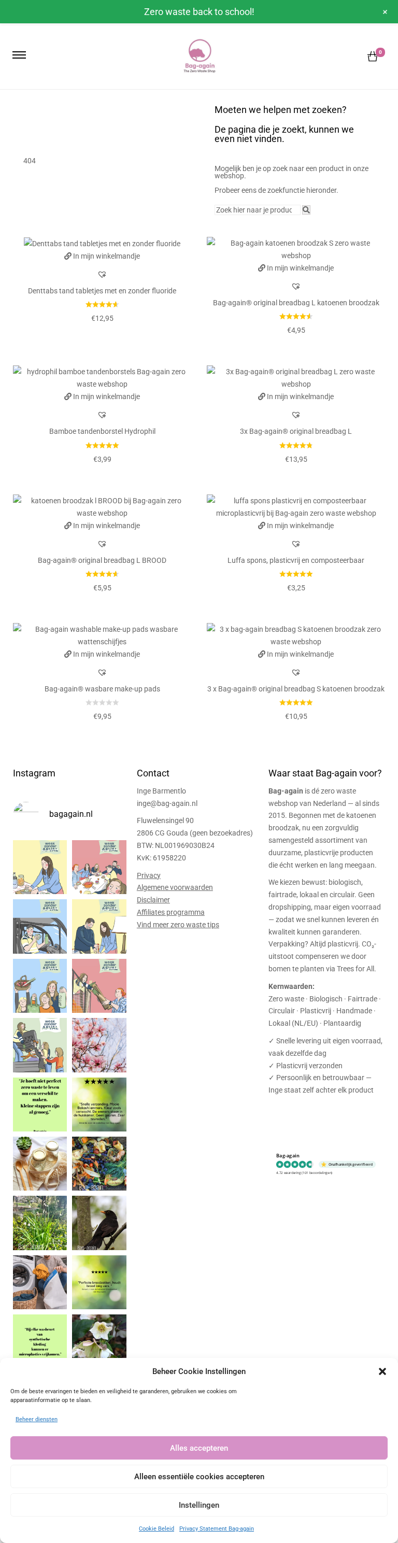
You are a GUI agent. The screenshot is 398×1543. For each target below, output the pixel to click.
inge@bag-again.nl (167, 803)
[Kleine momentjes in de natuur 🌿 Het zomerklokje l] (40, 1223)
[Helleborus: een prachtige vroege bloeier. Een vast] (99, 1341)
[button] (382, 1371)
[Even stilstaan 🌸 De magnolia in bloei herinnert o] (99, 1045)
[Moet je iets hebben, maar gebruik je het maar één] (99, 986)
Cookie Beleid (156, 1528)
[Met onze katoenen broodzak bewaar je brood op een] (99, 1282)
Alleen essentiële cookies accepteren (199, 1476)
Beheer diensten (37, 1419)
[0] (372, 56)
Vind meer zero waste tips (178, 925)
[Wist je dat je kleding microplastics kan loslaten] (40, 1341)
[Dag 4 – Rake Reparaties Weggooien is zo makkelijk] (99, 926)
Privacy (149, 875)
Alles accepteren (199, 1448)
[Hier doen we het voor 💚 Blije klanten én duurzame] (99, 1104)
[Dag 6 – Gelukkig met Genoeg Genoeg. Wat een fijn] (99, 867)
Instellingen (199, 1505)
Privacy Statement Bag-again (216, 1528)
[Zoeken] (306, 210)
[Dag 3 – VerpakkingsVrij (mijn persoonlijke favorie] (40, 986)
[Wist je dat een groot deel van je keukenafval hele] (99, 1164)
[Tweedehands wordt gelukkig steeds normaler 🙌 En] (40, 1045)
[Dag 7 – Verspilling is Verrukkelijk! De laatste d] (40, 867)
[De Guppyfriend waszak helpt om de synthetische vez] (40, 1282)
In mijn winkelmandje (106, 256)
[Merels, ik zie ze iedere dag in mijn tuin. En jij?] (99, 1223)
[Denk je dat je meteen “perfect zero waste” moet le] (40, 1164)
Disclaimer (153, 900)
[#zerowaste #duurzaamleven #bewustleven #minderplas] (40, 1104)
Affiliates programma (171, 912)
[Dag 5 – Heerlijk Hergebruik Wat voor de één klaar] (40, 926)
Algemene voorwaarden (175, 887)
